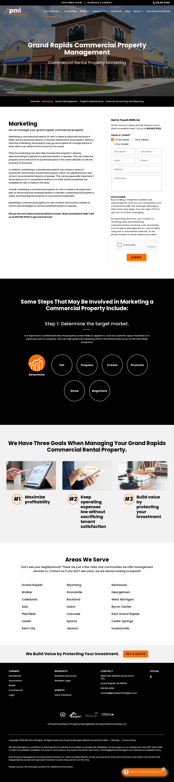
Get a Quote (135, 654)
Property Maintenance (91, 101)
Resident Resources (65, 675)
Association (15, 680)
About (137, 11)
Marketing (47, 101)
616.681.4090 (163, 2)
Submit (136, 257)
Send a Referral (63, 695)
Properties (70, 11)
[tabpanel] (87, 332)
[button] (151, 677)
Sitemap (115, 740)
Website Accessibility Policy (147, 750)
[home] (15, 12)
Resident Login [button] (63, 680)
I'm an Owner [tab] (122, 139)
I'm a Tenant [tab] (142, 139)
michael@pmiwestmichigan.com (119, 693)
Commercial (15, 690)
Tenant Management (66, 101)
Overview (35, 101)
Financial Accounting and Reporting (124, 101)
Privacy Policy (129, 740)
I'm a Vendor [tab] (122, 144)
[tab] (36, 365)
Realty (83, 11)
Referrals (116, 11)
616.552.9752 (22, 217)
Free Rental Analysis (158, 11)
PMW (105, 740)
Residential (15, 675)
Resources (99, 11)
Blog (127, 11)
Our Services (51, 11)
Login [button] (12, 695)
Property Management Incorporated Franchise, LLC (99, 724)
